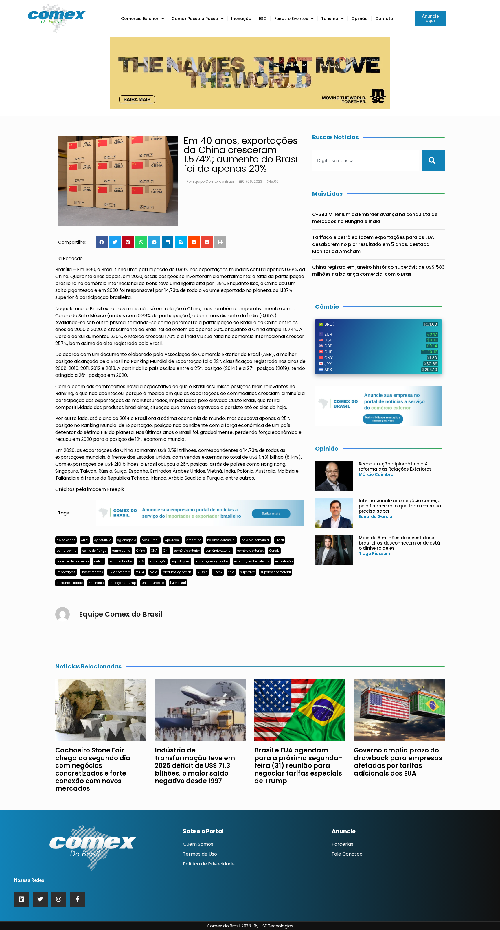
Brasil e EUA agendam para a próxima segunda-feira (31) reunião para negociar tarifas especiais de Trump (298, 765)
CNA (154, 551)
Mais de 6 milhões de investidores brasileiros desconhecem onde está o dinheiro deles (399, 543)
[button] (102, 242)
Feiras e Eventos (291, 18)
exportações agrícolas (212, 561)
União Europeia (153, 583)
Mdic (153, 572)
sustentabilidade (70, 583)
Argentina (193, 540)
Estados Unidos (121, 561)
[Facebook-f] (77, 899)
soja (231, 572)
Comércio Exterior (140, 18)
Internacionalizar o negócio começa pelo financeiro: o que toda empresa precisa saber (400, 506)
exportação (158, 561)
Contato (384, 18)
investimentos (92, 572)
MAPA (140, 572)
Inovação (241, 18)
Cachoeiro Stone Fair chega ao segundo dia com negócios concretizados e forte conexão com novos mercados (92, 769)
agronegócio (126, 540)
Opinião (359, 18)
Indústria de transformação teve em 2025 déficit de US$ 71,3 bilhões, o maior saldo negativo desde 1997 (195, 765)
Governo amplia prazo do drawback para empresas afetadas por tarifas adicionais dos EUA (398, 762)
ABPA (85, 540)
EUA (141, 561)
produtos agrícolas (177, 572)
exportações (181, 561)
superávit (247, 572)
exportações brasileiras (251, 561)
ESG (263, 18)
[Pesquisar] (433, 160)
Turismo (329, 18)
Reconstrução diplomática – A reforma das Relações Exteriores (395, 466)
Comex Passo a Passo (195, 18)
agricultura (102, 540)
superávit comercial (275, 572)
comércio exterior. (250, 551)
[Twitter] (40, 899)
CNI (165, 551)
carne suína (121, 551)
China (140, 551)
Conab (274, 551)
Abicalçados (66, 540)
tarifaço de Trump (122, 583)
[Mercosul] (178, 583)
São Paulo (96, 583)
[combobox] (365, 160)
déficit (99, 561)
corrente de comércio (73, 561)
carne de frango (94, 551)
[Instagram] (58, 899)
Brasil (279, 540)
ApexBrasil (173, 540)
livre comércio (119, 572)
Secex (218, 572)
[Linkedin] (21, 899)
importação (284, 561)
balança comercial (221, 540)
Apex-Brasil (150, 540)
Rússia (202, 572)
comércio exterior (187, 551)
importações (66, 572)
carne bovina (67, 551)
